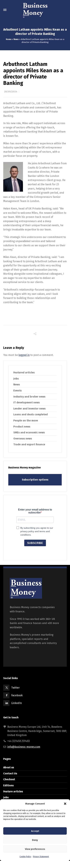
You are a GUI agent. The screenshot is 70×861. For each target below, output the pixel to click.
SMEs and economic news (29, 432)
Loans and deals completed (30, 414)
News (16, 39)
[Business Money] (35, 10)
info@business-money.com (23, 746)
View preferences (35, 849)
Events (17, 390)
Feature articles (13, 791)
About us (8, 767)
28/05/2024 (10, 91)
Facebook (17, 695)
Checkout (9, 779)
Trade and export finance (29, 444)
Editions (8, 785)
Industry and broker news (29, 396)
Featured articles (24, 372)
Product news (21, 426)
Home (8, 39)
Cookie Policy (25, 856)
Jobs (16, 378)
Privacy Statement (41, 856)
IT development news (26, 402)
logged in (24, 355)
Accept (35, 831)
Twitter (15, 687)
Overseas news (22, 438)
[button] (65, 803)
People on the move (25, 420)
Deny (35, 840)
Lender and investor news (29, 408)
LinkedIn (16, 703)
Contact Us (10, 773)
